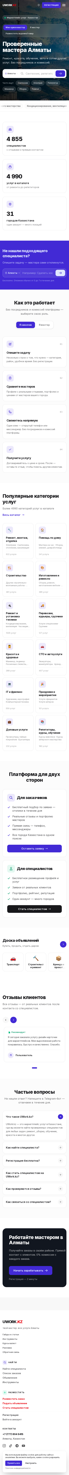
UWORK (12, 1321)
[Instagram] (4, 1446)
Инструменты (10, 1339)
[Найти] (60, 73)
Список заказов (12, 1373)
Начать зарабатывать (28, 1270)
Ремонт (35, 89)
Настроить (30, 1463)
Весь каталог (12, 514)
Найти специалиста (14, 1368)
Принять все (13, 1463)
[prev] (6, 1020)
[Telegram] (17, 1446)
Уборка (22, 89)
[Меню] (63, 5)
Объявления (10, 1377)
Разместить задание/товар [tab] (20, 33)
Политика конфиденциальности (17, 1468)
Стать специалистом (32, 909)
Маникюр (9, 89)
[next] (63, 944)
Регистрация (10, 1415)
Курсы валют (9, 1343)
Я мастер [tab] (35, 27)
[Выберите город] (38, 5)
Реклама (7, 1347)
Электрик (37, 83)
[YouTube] (23, 1446)
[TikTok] (10, 1446)
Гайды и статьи (11, 1334)
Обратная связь (11, 1352)
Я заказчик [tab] (25, 324)
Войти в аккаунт (12, 1419)
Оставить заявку (32, 848)
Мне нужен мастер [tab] (15, 27)
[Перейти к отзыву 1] (34, 1068)
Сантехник (23, 83)
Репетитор (53, 83)
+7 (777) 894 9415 (13, 1434)
